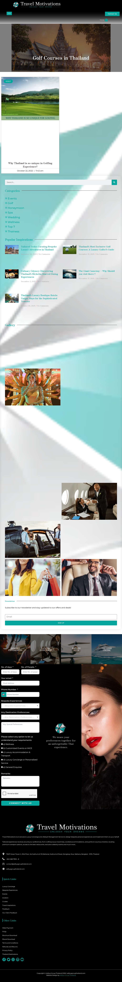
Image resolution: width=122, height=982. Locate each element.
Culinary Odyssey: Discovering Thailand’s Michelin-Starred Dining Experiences (39, 273)
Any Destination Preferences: (15, 712)
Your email (6, 678)
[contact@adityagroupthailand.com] (3, 864)
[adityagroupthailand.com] (3, 869)
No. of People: (28, 667)
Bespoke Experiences (11, 701)
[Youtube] (22, 959)
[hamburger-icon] (9, 13)
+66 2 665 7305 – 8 (12, 859)
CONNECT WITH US (20, 803)
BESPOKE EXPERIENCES (15, 649)
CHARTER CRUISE (107, 649)
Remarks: (5, 773)
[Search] (114, 182)
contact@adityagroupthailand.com (19, 864)
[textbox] (20, 705)
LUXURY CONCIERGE (46, 649)
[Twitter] (8, 959)
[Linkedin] (17, 959)
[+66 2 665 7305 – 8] (3, 859)
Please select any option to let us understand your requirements (17, 738)
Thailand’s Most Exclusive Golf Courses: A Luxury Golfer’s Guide (96, 248)
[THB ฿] (55, 19)
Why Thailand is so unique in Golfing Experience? (30, 164)
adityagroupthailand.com (15, 869)
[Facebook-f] (4, 959)
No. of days (6, 667)
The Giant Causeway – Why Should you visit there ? (97, 272)
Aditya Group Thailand (68, 975)
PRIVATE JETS (76, 649)
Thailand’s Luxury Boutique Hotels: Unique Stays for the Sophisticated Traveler (39, 298)
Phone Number (8, 689)
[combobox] (3, 694)
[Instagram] (13, 959)
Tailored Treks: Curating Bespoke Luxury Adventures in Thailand (39, 248)
